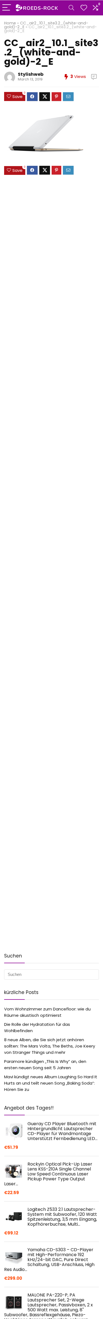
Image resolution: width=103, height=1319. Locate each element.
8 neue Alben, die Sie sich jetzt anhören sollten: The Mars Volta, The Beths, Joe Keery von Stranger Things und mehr (49, 1046)
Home (10, 23)
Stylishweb (30, 74)
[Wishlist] (83, 7)
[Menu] (6, 8)
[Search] (71, 8)
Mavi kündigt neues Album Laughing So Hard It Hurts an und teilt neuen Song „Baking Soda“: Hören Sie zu (50, 1083)
